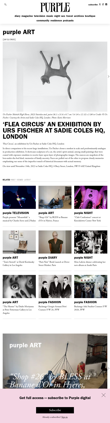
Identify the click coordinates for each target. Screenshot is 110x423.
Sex (63, 16)
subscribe (93, 4)
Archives (79, 16)
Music (49, 16)
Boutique (90, 16)
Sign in (64, 417)
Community (42, 20)
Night (57, 16)
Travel (69, 16)
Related (6, 180)
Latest (27, 180)
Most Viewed (17, 180)
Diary (17, 16)
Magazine (27, 16)
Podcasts (68, 20)
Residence (56, 20)
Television (39, 16)
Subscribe (55, 410)
